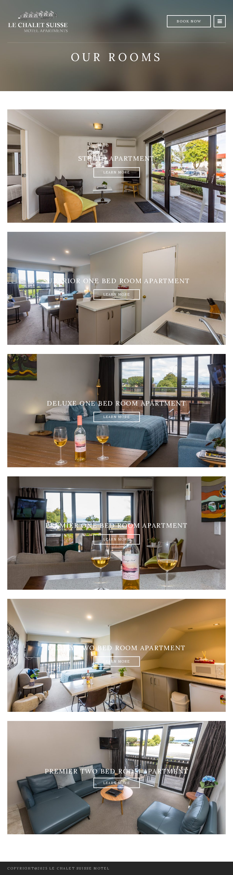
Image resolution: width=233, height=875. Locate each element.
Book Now (189, 21)
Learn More (116, 172)
